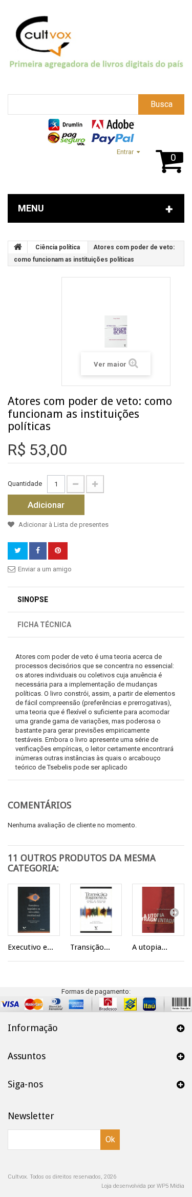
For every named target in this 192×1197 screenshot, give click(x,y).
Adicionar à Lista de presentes (63, 524)
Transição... (90, 947)
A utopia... (149, 947)
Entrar (125, 152)
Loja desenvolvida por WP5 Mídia (142, 1186)
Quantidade (25, 483)
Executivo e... (30, 947)
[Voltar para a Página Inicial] (18, 247)
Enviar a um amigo (45, 569)
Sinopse (32, 599)
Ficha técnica (44, 625)
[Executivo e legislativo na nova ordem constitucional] (34, 910)
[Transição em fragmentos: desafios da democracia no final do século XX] (96, 910)
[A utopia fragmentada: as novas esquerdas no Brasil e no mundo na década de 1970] (158, 910)
